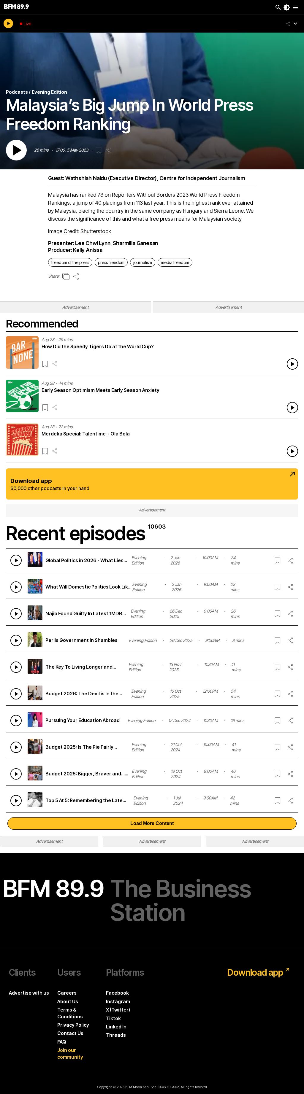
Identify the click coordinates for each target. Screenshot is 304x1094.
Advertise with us (29, 993)
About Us (67, 1001)
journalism (142, 262)
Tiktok (113, 1018)
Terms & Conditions (70, 1013)
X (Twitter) (118, 1010)
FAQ (61, 1042)
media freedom (175, 262)
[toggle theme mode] (286, 7)
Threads (116, 1035)
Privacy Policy (73, 1025)
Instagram (118, 1001)
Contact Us (70, 1033)
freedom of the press (70, 262)
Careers (67, 993)
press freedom (111, 262)
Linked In (116, 1027)
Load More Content (152, 823)
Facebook (117, 993)
